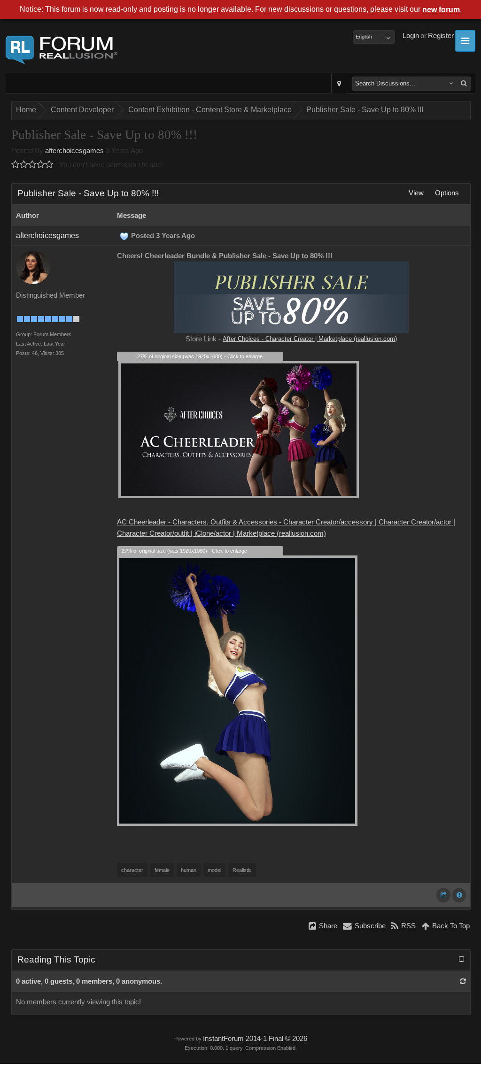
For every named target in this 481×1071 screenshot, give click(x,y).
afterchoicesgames (74, 150)
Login (411, 35)
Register (441, 35)
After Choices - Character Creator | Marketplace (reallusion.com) (310, 338)
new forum (441, 10)
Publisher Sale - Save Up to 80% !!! (364, 110)
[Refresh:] (463, 981)
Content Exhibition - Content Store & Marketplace (210, 110)
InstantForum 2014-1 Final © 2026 (255, 1038)
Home (26, 110)
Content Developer (82, 110)
